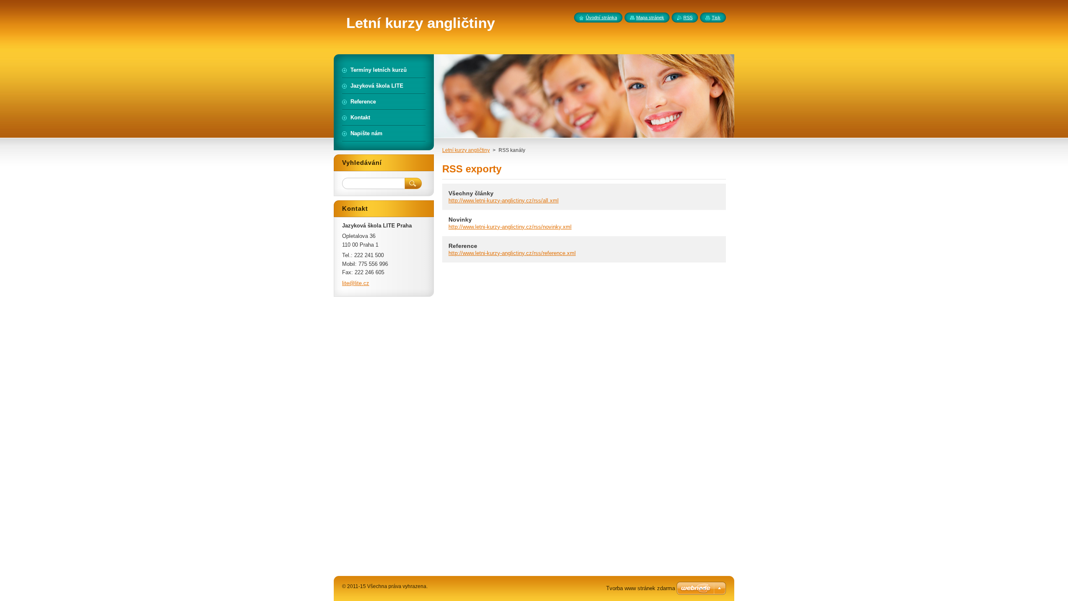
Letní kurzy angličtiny (466, 150)
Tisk (716, 17)
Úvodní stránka (601, 17)
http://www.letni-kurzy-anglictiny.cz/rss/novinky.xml (510, 227)
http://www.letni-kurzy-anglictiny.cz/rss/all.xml (503, 200)
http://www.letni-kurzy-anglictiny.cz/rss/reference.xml (512, 253)
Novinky (460, 219)
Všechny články (471, 193)
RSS (688, 17)
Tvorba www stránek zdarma (640, 588)
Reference (462, 245)
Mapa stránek (650, 17)
